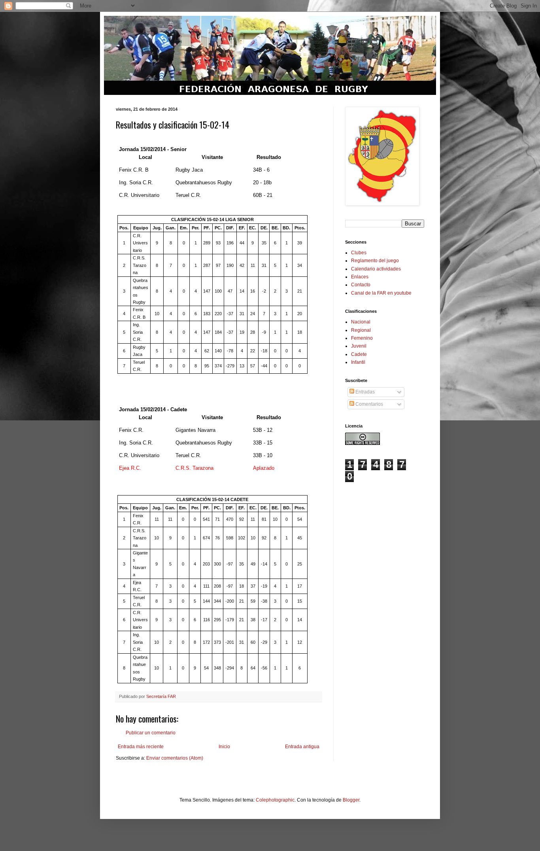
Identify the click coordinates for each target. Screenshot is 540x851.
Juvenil (358, 346)
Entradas (364, 392)
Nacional (360, 322)
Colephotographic (275, 800)
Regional (361, 330)
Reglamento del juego (375, 260)
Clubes (358, 252)
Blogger (351, 800)
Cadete (359, 354)
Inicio (224, 746)
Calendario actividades (376, 269)
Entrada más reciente (141, 746)
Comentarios (368, 404)
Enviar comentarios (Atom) (174, 758)
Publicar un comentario (151, 733)
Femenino (362, 338)
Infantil (358, 362)
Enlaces (359, 277)
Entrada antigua (302, 746)
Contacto (360, 284)
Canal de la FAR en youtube (381, 293)
